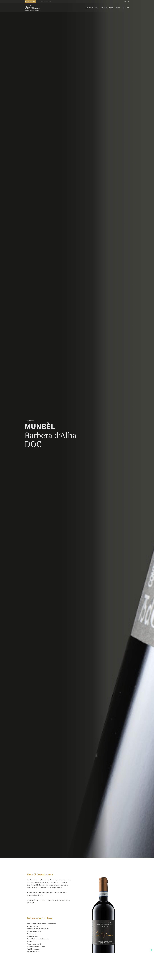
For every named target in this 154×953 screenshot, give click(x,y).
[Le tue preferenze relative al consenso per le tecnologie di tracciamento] (151, 950)
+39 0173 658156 (47, 1)
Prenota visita (30, 1)
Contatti (126, 8)
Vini (97, 8)
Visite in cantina (107, 8)
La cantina (89, 8)
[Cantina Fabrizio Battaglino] (33, 11)
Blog (118, 8)
